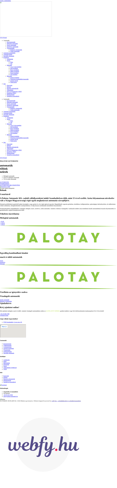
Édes (11, 62)
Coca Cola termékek (15, 67)
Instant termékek (14, 77)
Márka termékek (14, 71)
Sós (11, 63)
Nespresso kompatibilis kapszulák (19, 79)
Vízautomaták (10, 48)
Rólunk (9, 87)
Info (4, 84)
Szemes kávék (14, 80)
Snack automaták (11, 45)
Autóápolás (10, 59)
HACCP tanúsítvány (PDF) (14, 91)
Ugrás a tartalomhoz (5, 0)
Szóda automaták (15, 51)
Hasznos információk (12, 88)
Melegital (9, 76)
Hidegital (9, 65)
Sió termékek (13, 74)
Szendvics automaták (12, 46)
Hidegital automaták (12, 43)
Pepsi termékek (14, 73)
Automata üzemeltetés (9, 53)
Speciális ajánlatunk (8, 56)
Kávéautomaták (11, 42)
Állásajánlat (10, 90)
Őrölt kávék (13, 82)
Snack (8, 60)
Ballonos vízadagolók (16, 50)
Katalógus (6, 57)
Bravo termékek (14, 70)
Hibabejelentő (10, 94)
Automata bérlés (7, 54)
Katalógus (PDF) (11, 93)
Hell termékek (14, 68)
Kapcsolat (9, 85)
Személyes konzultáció (13, 96)
